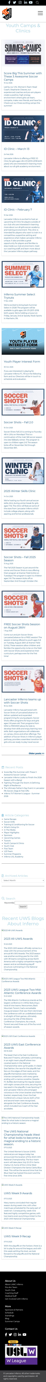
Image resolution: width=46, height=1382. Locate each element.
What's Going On (11, 827)
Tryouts (7, 841)
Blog (7, 1319)
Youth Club (9, 846)
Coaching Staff (11, 1293)
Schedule (9, 1313)
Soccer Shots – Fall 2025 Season (20, 558)
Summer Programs (12, 854)
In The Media (9, 830)
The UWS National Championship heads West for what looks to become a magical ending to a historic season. (22, 1138)
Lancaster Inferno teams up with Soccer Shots (22, 701)
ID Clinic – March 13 (16, 149)
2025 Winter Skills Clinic (20, 491)
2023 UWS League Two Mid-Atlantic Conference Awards (22, 991)
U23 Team (8, 851)
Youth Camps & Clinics (14, 843)
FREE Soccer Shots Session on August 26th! (22, 626)
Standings (9, 1316)
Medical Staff (10, 1296)
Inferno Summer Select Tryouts (19, 296)
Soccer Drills (9, 822)
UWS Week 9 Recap (17, 1236)
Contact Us (11, 1329)
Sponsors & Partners (14, 1310)
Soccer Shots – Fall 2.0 (18, 422)
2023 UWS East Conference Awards (22, 1046)
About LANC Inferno (14, 1284)
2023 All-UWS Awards (18, 938)
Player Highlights (11, 833)
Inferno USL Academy (13, 857)
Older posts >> (36, 753)
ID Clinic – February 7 (18, 209)
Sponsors (8, 835)
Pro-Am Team (11, 1287)
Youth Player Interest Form (22, 361)
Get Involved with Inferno (16, 1299)
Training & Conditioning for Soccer (19, 825)
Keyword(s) (9, 903)
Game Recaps (10, 819)
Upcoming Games (12, 838)
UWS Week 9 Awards (18, 1193)
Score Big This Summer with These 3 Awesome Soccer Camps (23, 76)
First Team (8, 849)
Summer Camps (12, 1321)
